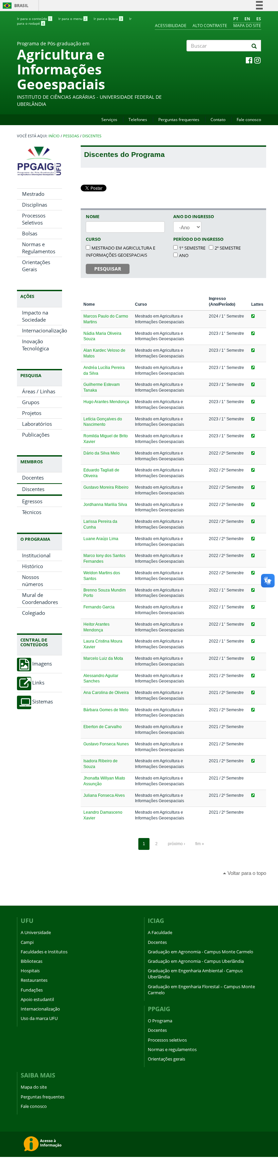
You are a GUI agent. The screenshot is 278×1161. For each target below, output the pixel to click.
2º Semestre (228, 248)
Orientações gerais (166, 1059)
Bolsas (29, 233)
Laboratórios (37, 423)
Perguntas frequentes (178, 119)
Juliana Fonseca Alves (104, 795)
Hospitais (30, 971)
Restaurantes (34, 980)
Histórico (32, 566)
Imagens (42, 663)
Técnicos (31, 512)
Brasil (14, 5)
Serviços (109, 119)
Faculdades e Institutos (44, 952)
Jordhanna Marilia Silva (105, 504)
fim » (199, 843)
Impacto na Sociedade (35, 316)
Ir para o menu (72, 18)
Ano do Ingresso (193, 216)
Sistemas (42, 701)
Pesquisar (107, 268)
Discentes (91, 136)
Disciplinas (34, 204)
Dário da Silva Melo (101, 453)
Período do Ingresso (198, 239)
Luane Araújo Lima (100, 538)
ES (258, 19)
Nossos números (32, 580)
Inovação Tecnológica (35, 345)
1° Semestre (192, 248)
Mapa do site (247, 25)
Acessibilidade (170, 25)
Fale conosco (249, 119)
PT (235, 19)
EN (247, 19)
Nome (92, 216)
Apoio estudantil (37, 999)
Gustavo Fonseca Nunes (106, 744)
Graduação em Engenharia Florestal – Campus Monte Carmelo (201, 989)
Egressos (32, 501)
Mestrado (33, 193)
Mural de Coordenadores (40, 598)
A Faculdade (160, 932)
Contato (218, 119)
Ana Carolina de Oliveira (106, 692)
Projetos (31, 413)
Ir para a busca (108, 18)
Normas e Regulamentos (38, 248)
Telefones (137, 119)
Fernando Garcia (99, 607)
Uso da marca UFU (39, 1018)
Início (54, 136)
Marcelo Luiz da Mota (103, 658)
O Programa (160, 1021)
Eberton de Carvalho (102, 726)
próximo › (176, 843)
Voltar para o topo (246, 873)
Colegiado (33, 612)
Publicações (35, 434)
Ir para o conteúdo (34, 18)
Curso (93, 239)
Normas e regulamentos (172, 1049)
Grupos (30, 402)
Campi (27, 942)
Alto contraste (210, 25)
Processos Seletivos (33, 219)
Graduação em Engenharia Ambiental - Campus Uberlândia (195, 974)
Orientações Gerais (36, 266)
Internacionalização (42, 330)
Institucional (36, 555)
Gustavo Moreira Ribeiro (105, 487)
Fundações (32, 990)
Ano (183, 255)
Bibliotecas (31, 961)
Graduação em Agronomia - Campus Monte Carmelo (200, 952)
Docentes (33, 477)
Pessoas (71, 136)
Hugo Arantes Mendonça (106, 401)
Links (38, 682)
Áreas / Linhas (38, 391)
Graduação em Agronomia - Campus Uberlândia (196, 961)
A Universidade (36, 932)
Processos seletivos (167, 1040)
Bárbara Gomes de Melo (105, 709)
